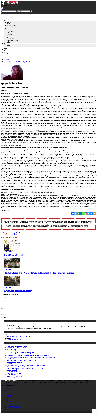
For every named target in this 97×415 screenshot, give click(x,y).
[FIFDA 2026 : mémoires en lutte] (12, 250)
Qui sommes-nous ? (10, 380)
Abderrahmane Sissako (14, 339)
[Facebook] (72, 213)
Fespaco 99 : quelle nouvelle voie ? (17, 376)
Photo (8, 33)
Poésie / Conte (10, 27)
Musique (8, 23)
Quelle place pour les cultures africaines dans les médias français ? (27, 365)
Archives (30, 412)
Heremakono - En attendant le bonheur (18, 336)
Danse (8, 30)
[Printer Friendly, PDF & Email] (92, 97)
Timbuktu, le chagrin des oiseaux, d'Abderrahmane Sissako (24, 354)
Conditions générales (13, 406)
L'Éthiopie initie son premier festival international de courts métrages (28, 355)
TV (4, 43)
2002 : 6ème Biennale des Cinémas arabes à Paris (21, 360)
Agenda (5, 52)
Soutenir (6, 59)
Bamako (9, 363)
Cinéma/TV (9, 22)
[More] (94, 213)
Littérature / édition (11, 25)
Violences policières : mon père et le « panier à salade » (20, 63)
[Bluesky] (91, 213)
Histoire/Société (10, 39)
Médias (8, 42)
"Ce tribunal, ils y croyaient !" (15, 359)
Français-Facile (7, 54)
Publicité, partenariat (13, 407)
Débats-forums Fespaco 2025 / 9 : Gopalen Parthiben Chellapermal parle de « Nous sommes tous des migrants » (39, 273)
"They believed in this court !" (16, 366)
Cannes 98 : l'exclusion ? (14, 371)
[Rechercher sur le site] (2, 8)
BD (7, 36)
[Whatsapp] (83, 213)
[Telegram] (88, 213)
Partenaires (10, 404)
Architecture (9, 34)
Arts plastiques (10, 31)
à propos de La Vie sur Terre (15, 373)
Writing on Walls (12, 370)
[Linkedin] (80, 213)
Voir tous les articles (10, 378)
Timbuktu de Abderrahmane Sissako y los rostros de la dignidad (26, 368)
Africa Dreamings (12, 349)
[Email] (78, 213)
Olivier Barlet (8, 251)
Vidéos (8, 45)
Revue (5, 49)
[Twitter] (75, 213)
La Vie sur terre (11, 374)
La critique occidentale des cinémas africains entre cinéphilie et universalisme (31, 357)
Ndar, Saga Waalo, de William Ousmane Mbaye (18, 291)
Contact (9, 409)
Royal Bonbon (14, 234)
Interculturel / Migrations (12, 40)
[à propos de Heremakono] (12, 79)
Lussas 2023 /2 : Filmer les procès (16, 347)
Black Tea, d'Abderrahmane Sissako (17, 346)
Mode (8, 37)
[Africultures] (9, 6)
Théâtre (8, 28)
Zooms (5, 48)
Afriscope (6, 51)
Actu (5, 20)
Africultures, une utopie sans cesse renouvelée (18, 61)
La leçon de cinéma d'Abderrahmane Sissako (20, 352)
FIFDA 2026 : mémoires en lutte (14, 255)
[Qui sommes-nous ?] (1, 13)
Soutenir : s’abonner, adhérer (15, 403)
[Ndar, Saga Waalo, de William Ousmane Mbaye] (12, 285)
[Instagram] (86, 213)
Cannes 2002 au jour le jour (14, 362)
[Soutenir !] (48, 224)
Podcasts (9, 46)
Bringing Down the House (18, 233)
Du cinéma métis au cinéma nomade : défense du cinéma (24, 351)
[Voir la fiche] (7, 324)
